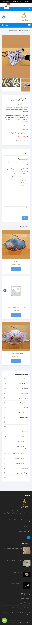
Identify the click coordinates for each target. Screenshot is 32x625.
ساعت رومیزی (24, 393)
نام (26, 201)
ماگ (27, 478)
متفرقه (26, 408)
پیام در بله (19, 1)
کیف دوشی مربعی (20, 447)
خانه (29, 30)
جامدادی (25, 379)
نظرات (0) (24, 153)
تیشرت (26, 422)
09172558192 (6, 1)
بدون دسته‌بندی (23, 30)
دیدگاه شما (24, 185)
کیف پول (22, 437)
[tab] (16, 153)
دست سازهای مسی (22, 412)
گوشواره (25, 427)
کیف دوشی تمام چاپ (19, 453)
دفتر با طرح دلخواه (23, 403)
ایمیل (25, 208)
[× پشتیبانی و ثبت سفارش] (4, 620)
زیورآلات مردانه (24, 417)
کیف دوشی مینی (20, 442)
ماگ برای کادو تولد (25, 598)
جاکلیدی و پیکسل (23, 384)
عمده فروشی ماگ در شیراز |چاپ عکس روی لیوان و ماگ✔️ (16, 614)
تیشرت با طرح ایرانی (25, 603)
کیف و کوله (25, 432)
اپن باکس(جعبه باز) (22, 473)
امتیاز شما (25, 181)
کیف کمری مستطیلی (19, 463)
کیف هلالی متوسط (20, 458)
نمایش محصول (16, 269)
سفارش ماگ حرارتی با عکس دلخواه (21, 608)
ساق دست (25, 468)
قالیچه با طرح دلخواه (22, 388)
